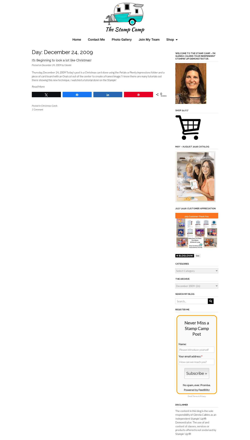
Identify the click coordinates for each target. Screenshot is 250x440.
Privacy (203, 396)
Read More (38, 86)
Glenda (67, 65)
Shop (170, 39)
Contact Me (96, 39)
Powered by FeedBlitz (197, 389)
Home (76, 39)
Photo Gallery (122, 39)
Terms (195, 396)
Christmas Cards (49, 105)
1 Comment (37, 109)
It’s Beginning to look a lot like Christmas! (61, 60)
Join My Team (149, 39)
